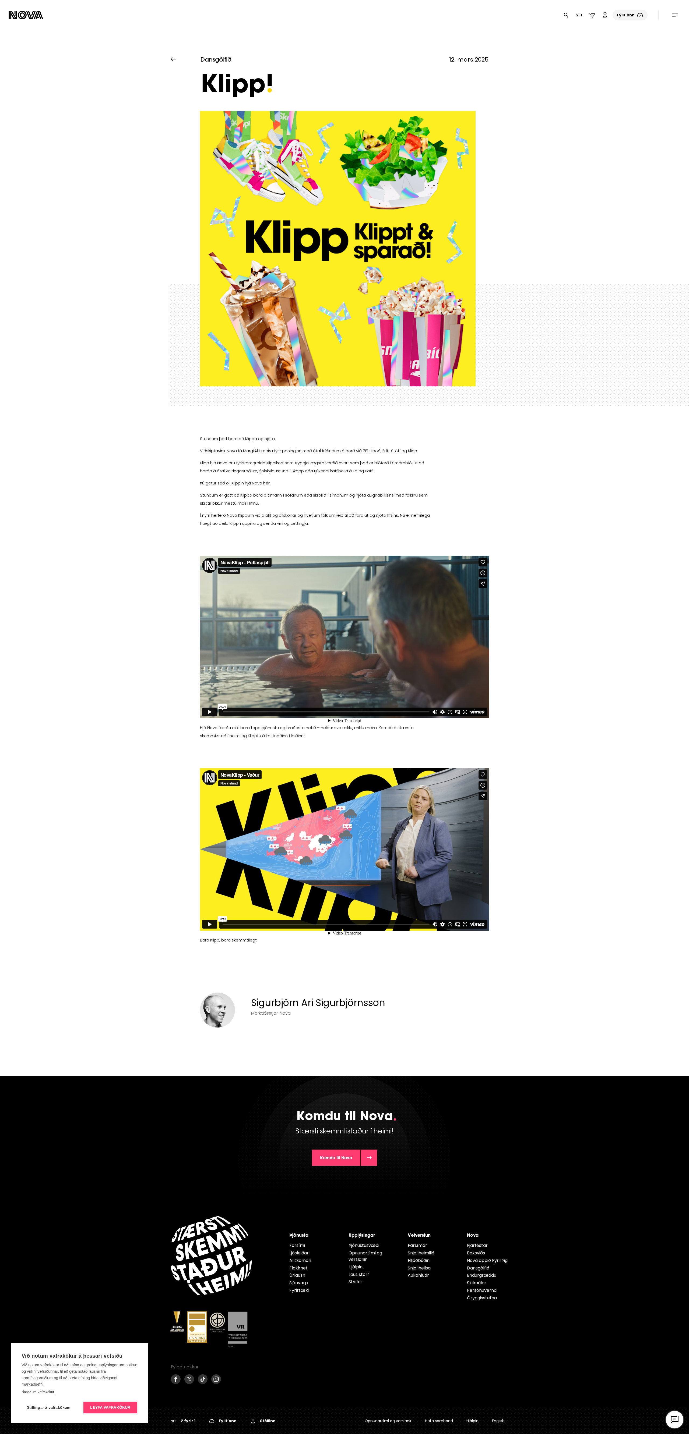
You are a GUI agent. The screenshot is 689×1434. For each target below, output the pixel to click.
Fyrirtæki (299, 1290)
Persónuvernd (482, 1290)
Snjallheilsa (419, 1268)
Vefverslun (419, 1235)
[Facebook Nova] (176, 1379)
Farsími (297, 1245)
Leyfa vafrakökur (110, 1408)
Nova (473, 1235)
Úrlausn (297, 1275)
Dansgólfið (478, 1268)
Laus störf (359, 1274)
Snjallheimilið (421, 1253)
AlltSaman (300, 1260)
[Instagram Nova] (216, 1379)
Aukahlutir (418, 1275)
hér (266, 483)
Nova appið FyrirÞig (487, 1260)
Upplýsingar (362, 1235)
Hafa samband (439, 1421)
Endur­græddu (481, 1275)
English (498, 1421)
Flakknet (298, 1268)
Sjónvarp (298, 1283)
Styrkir (355, 1282)
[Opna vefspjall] (674, 1419)
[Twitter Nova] (189, 1379)
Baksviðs (476, 1253)
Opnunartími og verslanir (365, 1256)
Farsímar (417, 1245)
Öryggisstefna (482, 1298)
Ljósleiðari (299, 1253)
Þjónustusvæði (364, 1245)
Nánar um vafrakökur (38, 1392)
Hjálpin (356, 1267)
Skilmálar (476, 1283)
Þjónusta (298, 1235)
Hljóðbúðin (419, 1260)
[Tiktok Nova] (203, 1379)
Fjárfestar (477, 1245)
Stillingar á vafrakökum (49, 1408)
